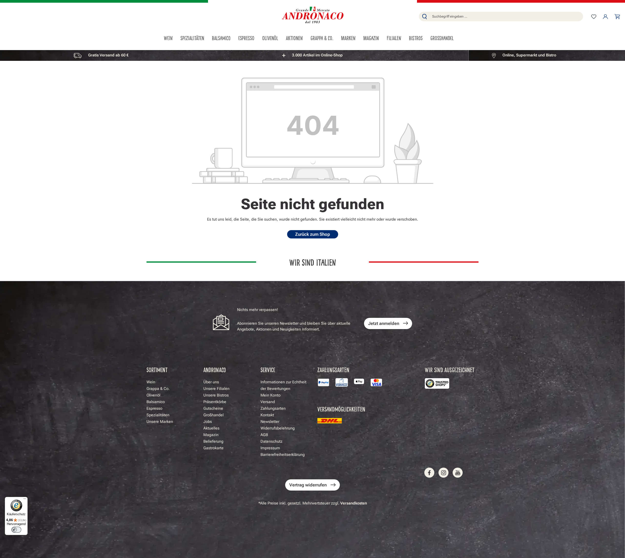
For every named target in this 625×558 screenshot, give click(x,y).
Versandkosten (353, 503)
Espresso (154, 408)
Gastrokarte (213, 448)
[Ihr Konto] (605, 16)
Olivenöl (153, 395)
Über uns (211, 382)
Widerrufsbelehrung (277, 428)
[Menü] (25, 500)
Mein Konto (270, 395)
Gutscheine (213, 408)
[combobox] (506, 16)
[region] (312, 55)
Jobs (207, 421)
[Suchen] (424, 16)
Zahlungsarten (273, 408)
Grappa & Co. (158, 388)
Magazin (211, 434)
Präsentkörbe (214, 401)
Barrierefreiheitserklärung (282, 454)
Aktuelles (211, 428)
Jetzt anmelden (383, 323)
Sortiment (157, 369)
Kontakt (267, 415)
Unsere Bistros (216, 395)
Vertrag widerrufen (308, 484)
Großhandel (213, 415)
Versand (267, 401)
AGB (264, 434)
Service (267, 369)
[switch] (16, 530)
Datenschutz (271, 441)
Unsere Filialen (216, 388)
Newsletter (269, 421)
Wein (150, 382)
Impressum (270, 448)
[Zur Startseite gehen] (312, 15)
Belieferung (213, 441)
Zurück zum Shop (312, 234)
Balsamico (155, 401)
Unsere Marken (159, 421)
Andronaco (214, 369)
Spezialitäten (157, 415)
